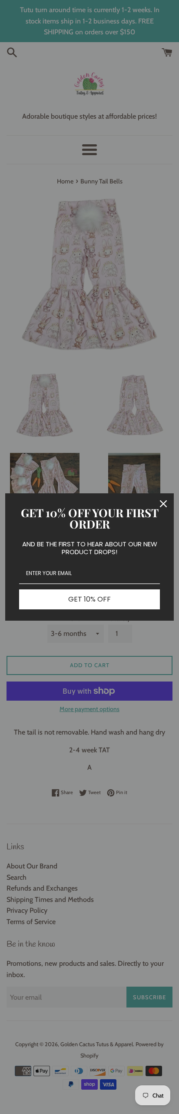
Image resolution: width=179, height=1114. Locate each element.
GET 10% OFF (89, 599)
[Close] (163, 503)
